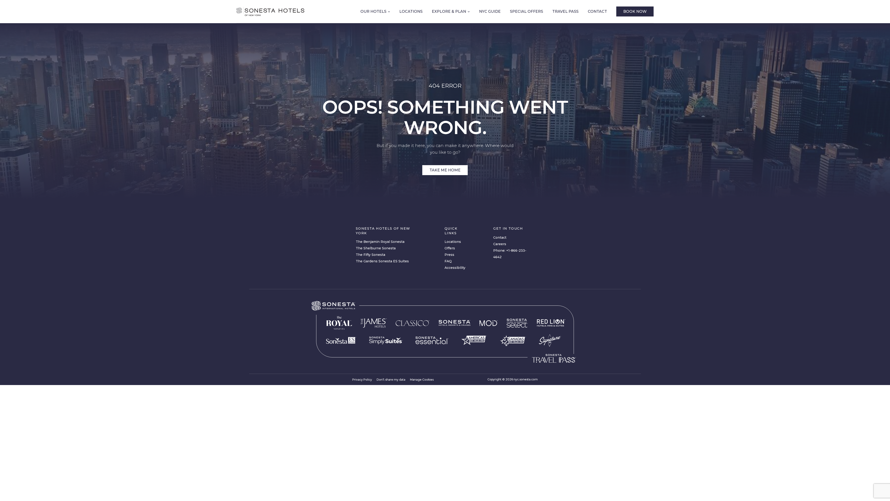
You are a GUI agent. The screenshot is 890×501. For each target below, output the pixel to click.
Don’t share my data (391, 379)
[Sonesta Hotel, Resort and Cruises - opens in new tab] (454, 323)
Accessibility (455, 268)
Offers (450, 248)
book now (635, 11)
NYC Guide (490, 11)
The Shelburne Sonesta (376, 248)
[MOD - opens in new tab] (488, 323)
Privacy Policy (362, 379)
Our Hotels (373, 11)
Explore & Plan (449, 11)
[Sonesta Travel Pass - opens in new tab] (554, 358)
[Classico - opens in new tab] (412, 323)
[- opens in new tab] (386, 340)
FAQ (448, 261)
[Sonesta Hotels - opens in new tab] (333, 306)
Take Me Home (445, 170)
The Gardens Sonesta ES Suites (382, 261)
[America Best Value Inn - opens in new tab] (474, 340)
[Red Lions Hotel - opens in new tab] (551, 323)
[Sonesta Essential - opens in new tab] (431, 340)
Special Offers (526, 11)
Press (449, 255)
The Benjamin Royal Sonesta (380, 242)
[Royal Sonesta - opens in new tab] (339, 323)
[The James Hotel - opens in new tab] (374, 323)
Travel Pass (565, 11)
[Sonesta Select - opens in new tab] (517, 323)
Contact (597, 11)
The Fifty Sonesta (370, 255)
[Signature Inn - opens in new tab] (550, 340)
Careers (499, 244)
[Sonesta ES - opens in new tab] (341, 340)
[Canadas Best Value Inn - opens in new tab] (513, 340)
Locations (411, 11)
